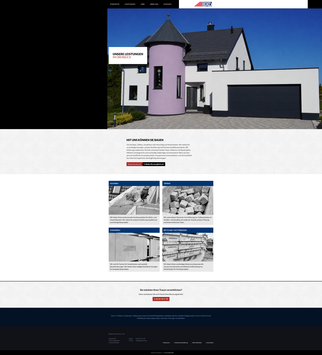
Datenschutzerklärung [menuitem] (181, 342)
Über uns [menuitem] (154, 4)
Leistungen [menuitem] (130, 4)
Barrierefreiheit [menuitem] (197, 342)
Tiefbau (120, 316)
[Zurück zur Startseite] (203, 4)
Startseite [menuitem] (114, 4)
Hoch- (113, 316)
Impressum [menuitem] (166, 342)
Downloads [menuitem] (210, 342)
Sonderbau (128, 316)
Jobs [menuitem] (143, 4)
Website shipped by (162, 352)
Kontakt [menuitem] (168, 4)
